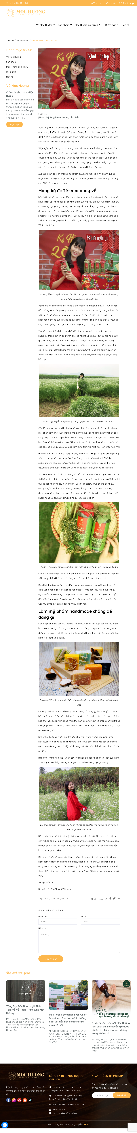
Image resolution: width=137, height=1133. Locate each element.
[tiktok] (30, 1100)
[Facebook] (8, 1100)
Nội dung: (42, 928)
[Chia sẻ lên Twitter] (114, 899)
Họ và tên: (42, 916)
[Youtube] (19, 1100)
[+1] (118, 899)
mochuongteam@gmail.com (65, 1113)
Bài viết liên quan (18, 973)
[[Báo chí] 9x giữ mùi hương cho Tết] (79, 78)
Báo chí (46, 898)
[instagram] (14, 1100)
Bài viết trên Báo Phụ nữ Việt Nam (54, 889)
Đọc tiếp (14, 124)
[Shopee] (25, 1100)
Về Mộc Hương (17, 86)
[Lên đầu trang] (132, 1125)
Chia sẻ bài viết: (101, 899)
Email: (83, 916)
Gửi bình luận (51, 959)
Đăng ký (121, 1095)
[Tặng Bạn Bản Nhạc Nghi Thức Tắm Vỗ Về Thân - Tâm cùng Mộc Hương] (25, 991)
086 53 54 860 (22, 3)
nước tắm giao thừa (59, 898)
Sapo (86, 1124)
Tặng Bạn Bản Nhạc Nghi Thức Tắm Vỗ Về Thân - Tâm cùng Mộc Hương (25, 1010)
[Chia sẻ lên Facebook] (110, 899)
